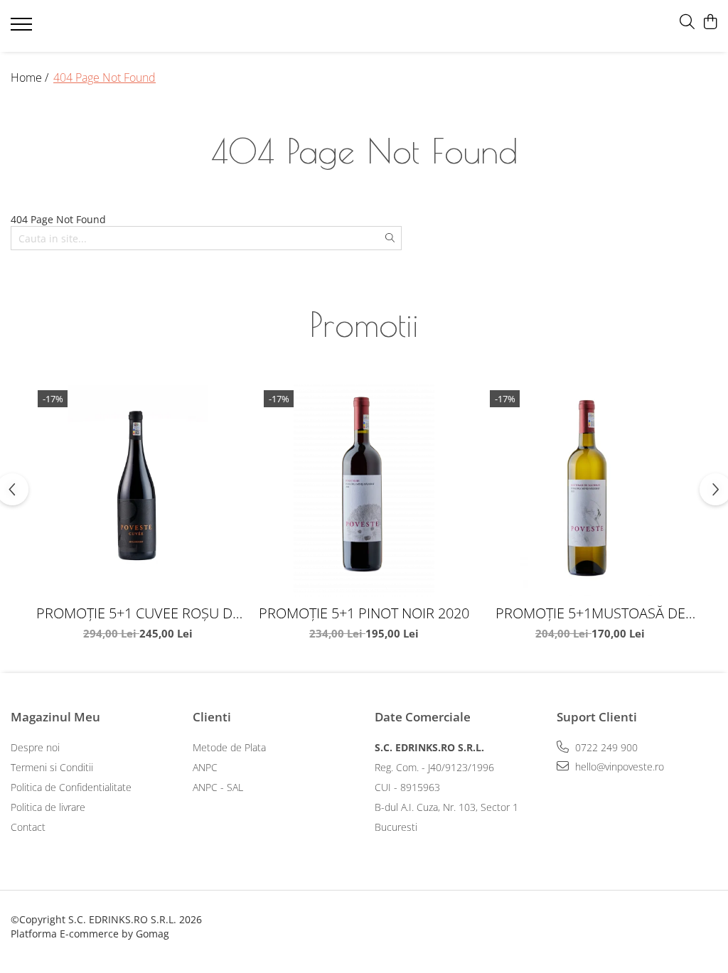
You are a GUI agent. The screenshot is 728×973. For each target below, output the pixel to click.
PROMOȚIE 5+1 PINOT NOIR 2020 (364, 613)
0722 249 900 (605, 747)
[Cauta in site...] (687, 22)
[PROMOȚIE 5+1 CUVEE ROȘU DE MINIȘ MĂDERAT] (138, 490)
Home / (31, 77)
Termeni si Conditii (52, 767)
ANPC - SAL (218, 787)
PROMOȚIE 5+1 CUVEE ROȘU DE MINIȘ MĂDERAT (138, 613)
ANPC (205, 767)
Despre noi (35, 747)
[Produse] (23, 28)
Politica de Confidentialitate (71, 787)
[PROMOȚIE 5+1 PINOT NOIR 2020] (364, 490)
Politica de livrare (48, 807)
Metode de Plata (229, 747)
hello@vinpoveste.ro (618, 766)
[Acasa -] (236, 26)
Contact (28, 827)
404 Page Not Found (104, 77)
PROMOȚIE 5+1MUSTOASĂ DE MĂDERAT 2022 (590, 613)
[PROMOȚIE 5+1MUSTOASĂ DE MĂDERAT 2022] (590, 490)
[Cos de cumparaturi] (709, 22)
